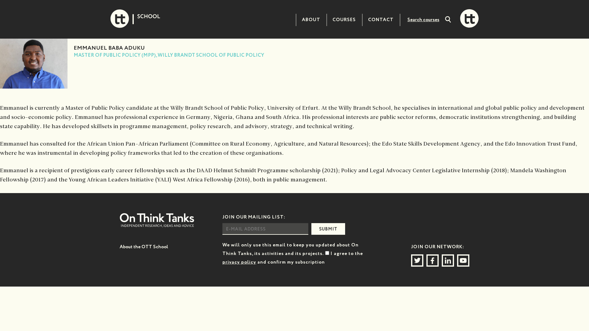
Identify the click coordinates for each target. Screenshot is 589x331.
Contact (381, 19)
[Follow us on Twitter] (417, 260)
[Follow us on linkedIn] (448, 260)
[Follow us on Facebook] (432, 260)
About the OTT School (144, 246)
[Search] (448, 20)
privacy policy (239, 262)
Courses (344, 19)
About (311, 19)
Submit (328, 229)
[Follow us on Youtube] (463, 260)
